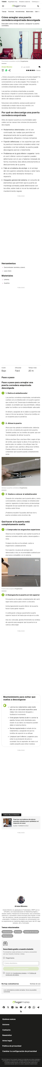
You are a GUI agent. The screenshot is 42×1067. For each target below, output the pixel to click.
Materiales (29, 11)
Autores (5, 1024)
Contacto (6, 1030)
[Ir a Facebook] (4, 1007)
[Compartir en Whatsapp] (6, 70)
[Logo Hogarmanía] (21, 1002)
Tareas (4, 11)
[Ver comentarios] (39, 67)
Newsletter (7, 1035)
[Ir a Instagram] (12, 1007)
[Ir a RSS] (21, 1011)
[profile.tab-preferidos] (3, 70)
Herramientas (20, 11)
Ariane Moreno (7, 67)
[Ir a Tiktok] (25, 1007)
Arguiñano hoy (12, 2)
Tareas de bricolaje (31, 932)
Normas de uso (35, 984)
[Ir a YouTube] (21, 1007)
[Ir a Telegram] (38, 1007)
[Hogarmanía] (20, 6)
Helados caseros (24, 2)
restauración (7, 932)
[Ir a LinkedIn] (17, 1007)
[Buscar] (38, 6)
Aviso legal (7, 1041)
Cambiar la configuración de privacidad (19, 1051)
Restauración (7, 936)
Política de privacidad (11, 1046)
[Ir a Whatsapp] (34, 1007)
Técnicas (11, 11)
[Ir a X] (8, 1007)
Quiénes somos (9, 1019)
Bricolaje (18, 932)
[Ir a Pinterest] (29, 1007)
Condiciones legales (19, 973)
